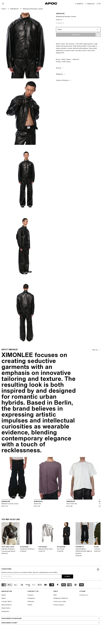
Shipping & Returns (60, 598)
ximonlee (60, 13)
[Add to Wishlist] (99, 35)
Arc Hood (60, 549)
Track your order (59, 601)
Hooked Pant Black (27, 549)
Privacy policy (58, 605)
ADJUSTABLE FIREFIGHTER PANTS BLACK (84, 551)
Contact (30, 595)
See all (95, 350)
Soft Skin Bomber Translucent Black (8, 550)
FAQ (55, 595)
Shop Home (5, 608)
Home (3, 9)
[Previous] (3, 478)
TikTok (29, 605)
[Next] (31, 478)
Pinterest (30, 601)
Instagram (31, 598)
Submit (67, 576)
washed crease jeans (9, 504)
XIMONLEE (14, 9)
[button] (3, 3)
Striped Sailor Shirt (45, 549)
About (3, 595)
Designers (5, 611)
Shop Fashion (6, 605)
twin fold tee (71, 504)
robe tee (37, 504)
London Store (6, 601)
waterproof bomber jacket (33, 9)
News (3, 598)
